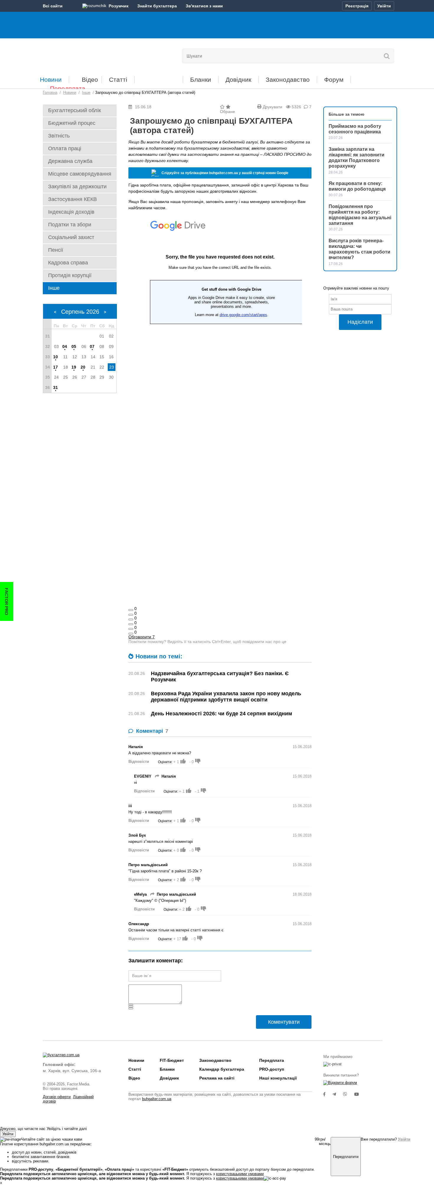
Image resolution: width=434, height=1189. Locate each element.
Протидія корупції (70, 275)
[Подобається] (130, 610)
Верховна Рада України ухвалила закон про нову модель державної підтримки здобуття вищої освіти (226, 697)
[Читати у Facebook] (327, 1094)
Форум (333, 79)
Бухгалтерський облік (74, 110)
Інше (54, 288)
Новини (51, 79)
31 (55, 387)
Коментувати (284, 1022)
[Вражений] (130, 619)
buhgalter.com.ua (156, 1099)
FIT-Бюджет (159, 77)
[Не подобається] (130, 633)
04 (64, 346)
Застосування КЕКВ (72, 199)
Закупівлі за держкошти (77, 186)
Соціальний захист (71, 237)
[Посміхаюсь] (130, 615)
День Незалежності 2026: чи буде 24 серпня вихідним (221, 714)
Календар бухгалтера (221, 1069)
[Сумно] (130, 624)
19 (73, 367)
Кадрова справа (68, 263)
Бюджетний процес (71, 123)
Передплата (67, 88)
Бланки (200, 79)
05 (73, 346)
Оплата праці (64, 148)
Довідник (238, 79)
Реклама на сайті (216, 1078)
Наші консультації (278, 1078)
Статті (118, 79)
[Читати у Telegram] (337, 1094)
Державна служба (70, 161)
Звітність (59, 136)
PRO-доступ (271, 1069)
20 (83, 367)
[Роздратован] (130, 629)
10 (55, 356)
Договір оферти (57, 1097)
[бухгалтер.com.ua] (83, 54)
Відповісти (138, 761)
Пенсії (55, 250)
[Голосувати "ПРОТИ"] (197, 761)
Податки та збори (69, 225)
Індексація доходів (71, 212)
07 (92, 346)
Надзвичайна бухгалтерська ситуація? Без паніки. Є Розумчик (220, 676)
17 (55, 367)
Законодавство (288, 79)
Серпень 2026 (80, 311)
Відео (90, 79)
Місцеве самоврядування (79, 174)
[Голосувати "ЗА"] (183, 761)
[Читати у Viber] (348, 1094)
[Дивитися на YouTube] (359, 1094)
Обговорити (141, 636)
